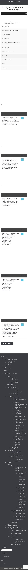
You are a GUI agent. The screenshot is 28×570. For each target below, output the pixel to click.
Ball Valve (13, 538)
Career (5, 365)
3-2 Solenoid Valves (19, 458)
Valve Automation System (13, 527)
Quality (9, 364)
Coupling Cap (18, 410)
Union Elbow (17, 444)
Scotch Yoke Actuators (16, 533)
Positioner (13, 393)
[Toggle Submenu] (24, 31)
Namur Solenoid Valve (20, 518)
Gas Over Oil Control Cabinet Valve (22, 475)
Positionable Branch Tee (20, 433)
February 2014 (7, 556)
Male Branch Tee (18, 415)
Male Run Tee (18, 430)
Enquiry (5, 367)
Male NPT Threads (19, 428)
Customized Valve (23, 472)
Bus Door (13, 385)
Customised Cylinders (16, 452)
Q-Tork (9, 462)
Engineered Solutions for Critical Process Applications (20, 469)
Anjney (8, 376)
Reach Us (6, 545)
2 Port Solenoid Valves (20, 513)
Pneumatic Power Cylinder (17, 455)
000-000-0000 (10, 1)
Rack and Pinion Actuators (17, 532)
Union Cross (17, 442)
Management (10, 362)
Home (5, 547)
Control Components (12, 387)
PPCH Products (14, 381)
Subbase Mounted (19, 519)
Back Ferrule (17, 402)
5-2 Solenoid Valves (19, 459)
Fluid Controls (10, 396)
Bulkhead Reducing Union (20, 407)
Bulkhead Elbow (18, 405)
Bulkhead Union (18, 408)
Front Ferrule (18, 413)
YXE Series (17, 461)
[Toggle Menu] (26, 13)
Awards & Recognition (12, 359)
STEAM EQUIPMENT (12, 525)
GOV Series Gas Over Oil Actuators (18, 530)
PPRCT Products (14, 382)
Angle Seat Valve (14, 465)
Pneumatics (10, 450)
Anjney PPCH (14, 378)
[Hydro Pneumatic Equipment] (14, 8)
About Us (6, 358)
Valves (8, 536)
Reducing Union (18, 436)
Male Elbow (13, 448)
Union (16, 441)
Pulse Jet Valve (14, 521)
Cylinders (13, 453)
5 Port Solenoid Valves (20, 516)
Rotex (8, 464)
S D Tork (9, 524)
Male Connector (14, 447)
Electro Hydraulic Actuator (17, 528)
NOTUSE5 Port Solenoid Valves (10, 373)
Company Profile (11, 361)
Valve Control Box (15, 395)
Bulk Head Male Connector (21, 404)
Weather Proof (18, 392)
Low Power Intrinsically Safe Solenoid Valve (22, 489)
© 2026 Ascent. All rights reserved (8, 568)
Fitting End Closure (19, 412)
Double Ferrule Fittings (16, 398)
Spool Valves (14, 456)
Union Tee (17, 445)
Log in (5, 563)
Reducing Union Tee (19, 438)
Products (6, 375)
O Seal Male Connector (20, 431)
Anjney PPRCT (14, 379)
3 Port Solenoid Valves (20, 515)
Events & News (7, 368)
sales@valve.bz (17, 1)
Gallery (5, 370)
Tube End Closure (19, 439)
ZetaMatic (22, 568)
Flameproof (17, 390)
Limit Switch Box (15, 388)
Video (8, 371)
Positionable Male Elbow (20, 435)
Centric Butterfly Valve (16, 544)
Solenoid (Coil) (14, 522)
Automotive (10, 384)
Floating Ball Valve (19, 539)
